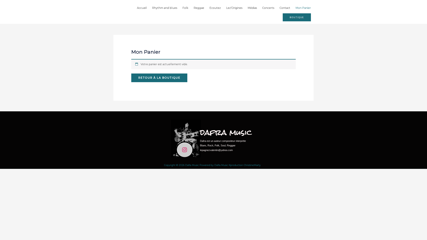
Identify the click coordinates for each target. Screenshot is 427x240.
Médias (252, 8)
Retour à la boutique (159, 77)
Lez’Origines (234, 8)
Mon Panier (303, 8)
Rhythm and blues (164, 8)
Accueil (142, 8)
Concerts (268, 8)
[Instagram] (184, 150)
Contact (285, 8)
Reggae (199, 8)
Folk (185, 8)
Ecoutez (215, 8)
